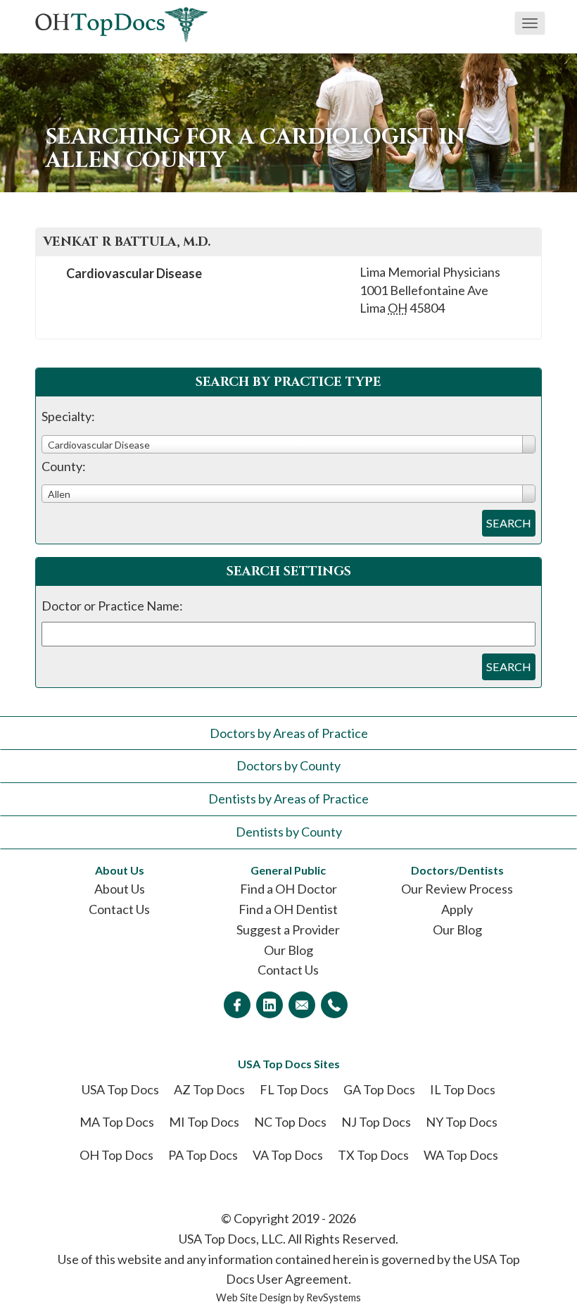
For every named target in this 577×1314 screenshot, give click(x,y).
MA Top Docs (117, 1122)
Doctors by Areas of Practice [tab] (289, 733)
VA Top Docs (288, 1155)
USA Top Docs (120, 1089)
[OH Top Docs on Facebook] (237, 1005)
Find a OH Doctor (288, 888)
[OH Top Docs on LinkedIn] (269, 1005)
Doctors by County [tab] (288, 765)
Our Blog (288, 950)
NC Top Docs (290, 1122)
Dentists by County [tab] (289, 831)
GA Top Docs (379, 1089)
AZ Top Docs (209, 1089)
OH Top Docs (116, 1155)
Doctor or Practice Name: (112, 605)
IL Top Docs (462, 1089)
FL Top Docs (294, 1089)
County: (64, 466)
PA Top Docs (203, 1155)
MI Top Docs (204, 1122)
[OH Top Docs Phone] (334, 1005)
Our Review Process (457, 888)
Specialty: (68, 416)
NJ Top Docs (376, 1122)
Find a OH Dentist (288, 909)
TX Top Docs (373, 1155)
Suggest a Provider (288, 929)
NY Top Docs (461, 1122)
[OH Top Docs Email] (301, 1005)
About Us (119, 888)
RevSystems (333, 1297)
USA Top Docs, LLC (231, 1238)
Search (508, 523)
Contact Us (119, 909)
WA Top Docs (461, 1155)
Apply (457, 909)
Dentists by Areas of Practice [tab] (288, 798)
